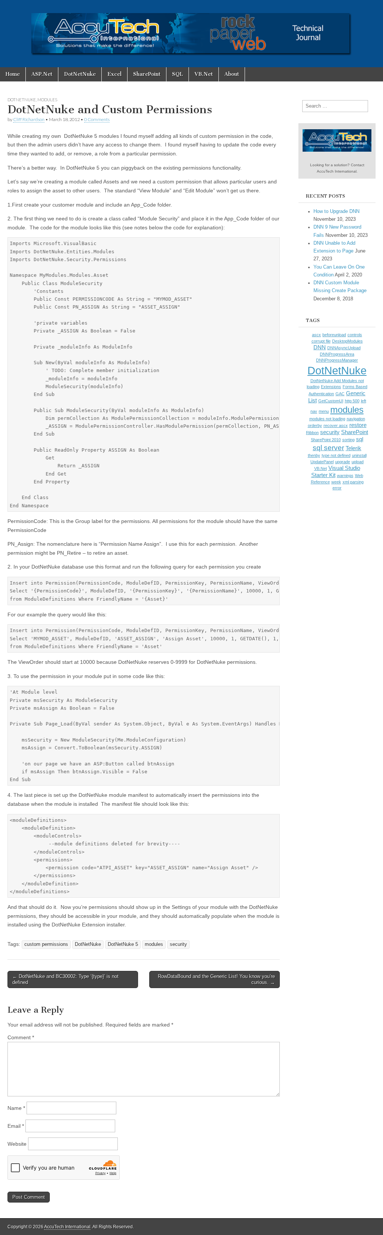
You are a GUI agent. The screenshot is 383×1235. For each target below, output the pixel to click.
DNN (319, 347)
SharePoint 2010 (326, 439)
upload (358, 461)
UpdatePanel (322, 461)
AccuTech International (67, 1226)
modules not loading (327, 419)
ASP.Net (41, 74)
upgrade (342, 461)
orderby (315, 425)
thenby (314, 455)
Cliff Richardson (29, 119)
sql (359, 439)
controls (354, 334)
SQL (177, 74)
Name (16, 1108)
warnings (345, 475)
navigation (356, 419)
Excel (114, 74)
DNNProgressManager (337, 360)
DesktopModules (347, 341)
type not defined (336, 455)
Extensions (331, 386)
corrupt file (321, 341)
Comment (20, 1037)
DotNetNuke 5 (123, 944)
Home (13, 74)
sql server (328, 447)
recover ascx (336, 425)
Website (17, 1144)
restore (358, 425)
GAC (339, 393)
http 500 (352, 401)
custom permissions (46, 944)
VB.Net (203, 74)
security (178, 944)
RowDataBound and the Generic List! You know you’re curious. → (216, 979)
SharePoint (146, 74)
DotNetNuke (80, 74)
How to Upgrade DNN (336, 211)
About (231, 74)
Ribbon (312, 432)
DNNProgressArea (337, 354)
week (336, 482)
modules (154, 944)
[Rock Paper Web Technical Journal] (191, 33)
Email (15, 1126)
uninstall (359, 455)
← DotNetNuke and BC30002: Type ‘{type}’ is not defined (65, 979)
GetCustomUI (330, 401)
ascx (316, 334)
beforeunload (334, 334)
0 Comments (97, 119)
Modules (47, 99)
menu (324, 411)
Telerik (353, 448)
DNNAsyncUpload (344, 348)
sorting (348, 439)
